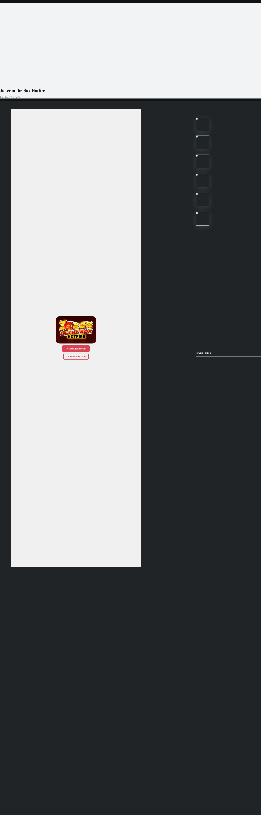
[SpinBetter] (202, 167)
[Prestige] (202, 130)
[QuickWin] (202, 205)
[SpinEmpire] (202, 148)
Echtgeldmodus (78, 348)
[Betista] (202, 186)
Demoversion (78, 356)
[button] (76, 329)
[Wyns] (202, 225)
